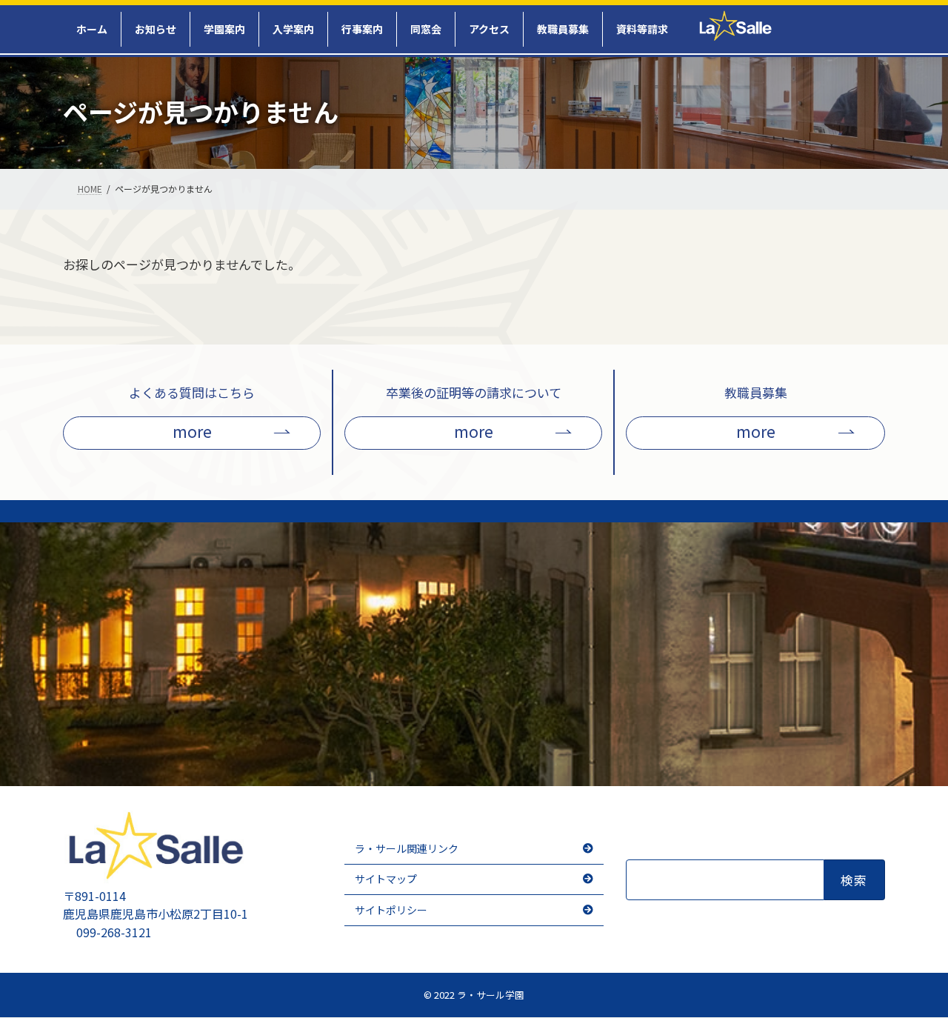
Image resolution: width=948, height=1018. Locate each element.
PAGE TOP (919, 992)
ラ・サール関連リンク (406, 848)
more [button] (192, 430)
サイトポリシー (391, 909)
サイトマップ (386, 879)
